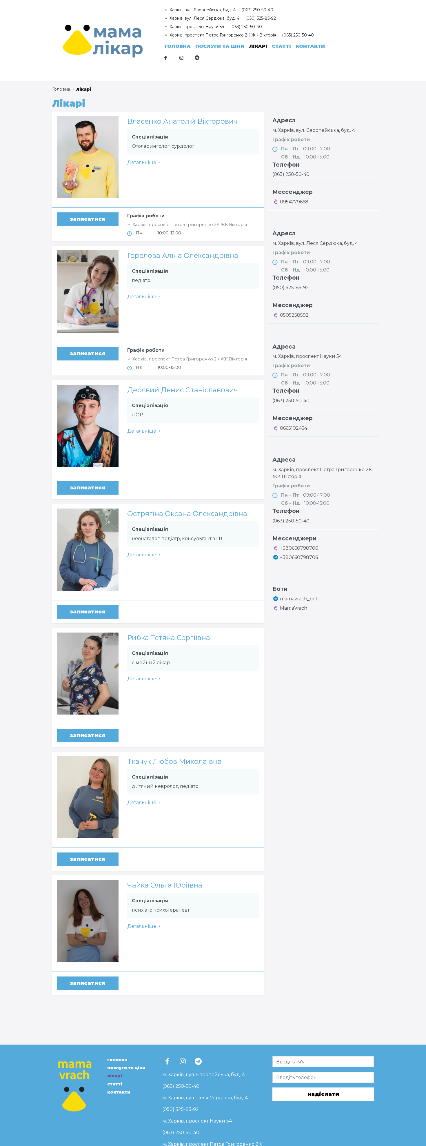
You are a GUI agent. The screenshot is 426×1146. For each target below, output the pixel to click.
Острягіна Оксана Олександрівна (187, 513)
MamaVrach (293, 608)
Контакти (310, 46)
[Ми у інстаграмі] (181, 58)
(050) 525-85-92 (260, 18)
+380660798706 (298, 548)
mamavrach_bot (299, 599)
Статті (281, 46)
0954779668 (293, 202)
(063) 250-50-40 (257, 9)
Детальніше (141, 162)
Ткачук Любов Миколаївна (174, 761)
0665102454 (293, 428)
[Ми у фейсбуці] (165, 58)
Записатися (87, 219)
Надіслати (323, 1094)
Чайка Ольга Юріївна (164, 885)
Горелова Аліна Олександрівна (182, 255)
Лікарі (258, 46)
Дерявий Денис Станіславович (182, 390)
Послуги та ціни (219, 46)
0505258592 (294, 315)
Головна (178, 46)
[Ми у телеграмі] (197, 58)
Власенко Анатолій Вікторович (182, 121)
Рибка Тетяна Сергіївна (168, 637)
